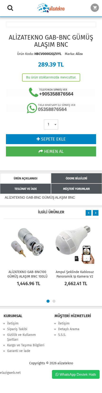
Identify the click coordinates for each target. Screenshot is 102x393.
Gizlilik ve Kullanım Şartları (21, 337)
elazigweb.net (10, 373)
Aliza (79, 54)
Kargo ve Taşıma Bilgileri (25, 345)
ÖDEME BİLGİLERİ (76, 178)
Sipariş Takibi (17, 329)
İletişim (13, 323)
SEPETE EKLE (53, 139)
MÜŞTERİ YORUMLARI (76, 189)
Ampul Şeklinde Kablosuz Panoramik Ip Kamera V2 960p (75, 276)
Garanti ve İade (18, 351)
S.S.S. (62, 335)
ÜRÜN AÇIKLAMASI (25, 178)
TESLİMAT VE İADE (25, 189)
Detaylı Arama (68, 329)
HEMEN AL (53, 151)
